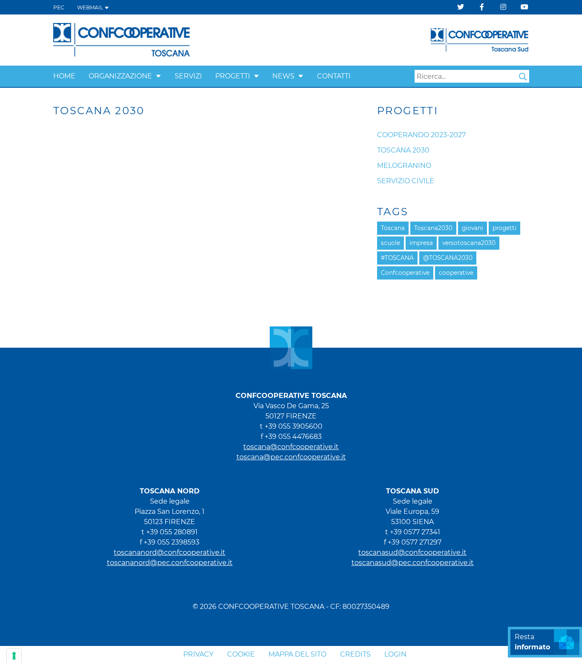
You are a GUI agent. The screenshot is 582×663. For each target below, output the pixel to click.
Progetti (232, 76)
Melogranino (404, 165)
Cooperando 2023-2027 (421, 135)
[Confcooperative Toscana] (121, 39)
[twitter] (460, 7)
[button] (158, 76)
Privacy (198, 654)
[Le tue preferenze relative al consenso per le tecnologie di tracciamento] (14, 656)
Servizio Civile (405, 181)
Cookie (241, 654)
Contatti (334, 76)
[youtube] (524, 7)
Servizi (188, 76)
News (283, 76)
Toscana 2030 (403, 150)
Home (64, 76)
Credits (355, 654)
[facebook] (482, 7)
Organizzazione (120, 76)
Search (523, 76)
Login (395, 654)
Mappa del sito (297, 654)
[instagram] (503, 7)
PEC (58, 7)
